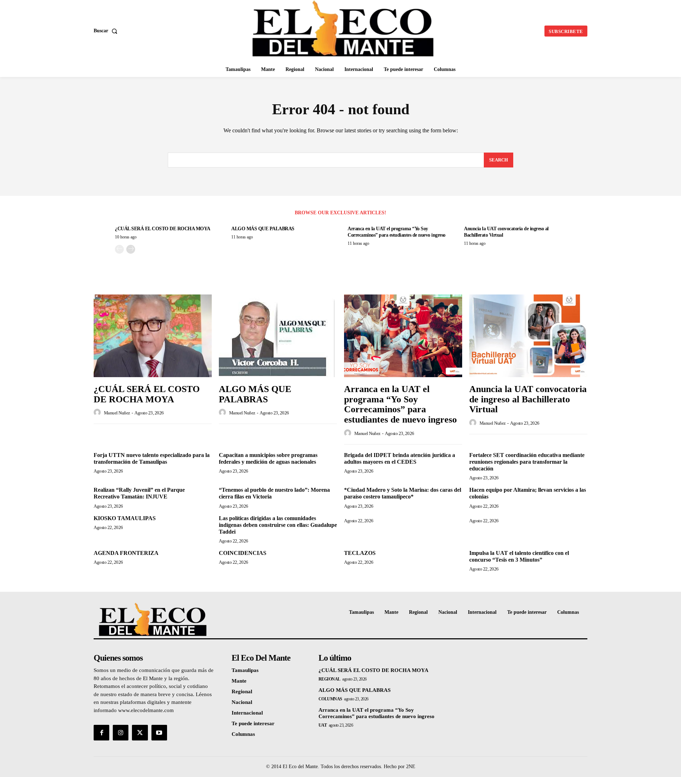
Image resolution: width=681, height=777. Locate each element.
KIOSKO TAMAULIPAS (125, 518)
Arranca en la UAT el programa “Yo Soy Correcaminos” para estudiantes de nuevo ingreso (400, 404)
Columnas (330, 698)
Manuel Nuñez (117, 412)
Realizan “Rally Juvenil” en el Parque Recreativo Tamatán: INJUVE (139, 493)
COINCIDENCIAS (242, 553)
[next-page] (130, 249)
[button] (107, 30)
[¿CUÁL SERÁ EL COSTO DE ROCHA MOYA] (153, 335)
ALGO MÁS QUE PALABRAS (262, 228)
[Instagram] (120, 732)
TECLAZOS (360, 553)
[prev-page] (119, 249)
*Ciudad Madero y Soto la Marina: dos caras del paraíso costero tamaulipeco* (402, 493)
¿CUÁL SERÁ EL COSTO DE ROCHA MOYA (162, 228)
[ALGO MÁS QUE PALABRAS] (278, 335)
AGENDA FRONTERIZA (126, 553)
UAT (323, 725)
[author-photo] (98, 413)
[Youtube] (159, 732)
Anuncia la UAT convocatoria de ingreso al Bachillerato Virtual (528, 399)
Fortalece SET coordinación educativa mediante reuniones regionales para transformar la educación (527, 462)
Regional (329, 679)
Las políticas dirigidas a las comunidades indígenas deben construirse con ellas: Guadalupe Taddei (278, 525)
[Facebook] (101, 732)
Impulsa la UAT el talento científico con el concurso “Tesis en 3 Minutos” (519, 556)
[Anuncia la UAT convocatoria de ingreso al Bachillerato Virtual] (528, 335)
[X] (140, 732)
